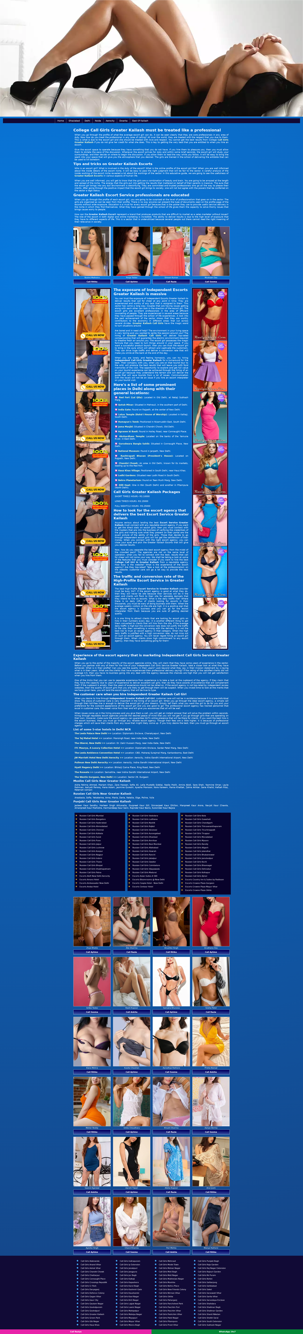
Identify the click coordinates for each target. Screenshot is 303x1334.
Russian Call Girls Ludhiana (145, 819)
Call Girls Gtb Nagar (90, 1321)
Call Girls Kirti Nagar (129, 1300)
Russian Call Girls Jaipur (90, 844)
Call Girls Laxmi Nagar (130, 1307)
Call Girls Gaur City (89, 1300)
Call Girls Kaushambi (129, 1293)
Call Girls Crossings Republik (94, 1282)
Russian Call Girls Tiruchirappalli (200, 830)
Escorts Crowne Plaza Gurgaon (199, 883)
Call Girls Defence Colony (92, 1293)
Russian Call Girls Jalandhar (198, 851)
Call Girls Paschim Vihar (170, 1311)
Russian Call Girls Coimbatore (146, 865)
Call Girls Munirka (167, 1282)
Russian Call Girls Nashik (143, 823)
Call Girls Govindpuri (90, 1311)
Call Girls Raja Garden (208, 1264)
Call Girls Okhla (166, 1296)
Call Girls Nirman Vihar (169, 1293)
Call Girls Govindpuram (91, 1307)
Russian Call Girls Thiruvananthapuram (203, 826)
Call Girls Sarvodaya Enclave (211, 1300)
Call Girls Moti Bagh (168, 1272)
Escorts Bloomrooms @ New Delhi (148, 879)
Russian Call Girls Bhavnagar (198, 865)
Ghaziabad (74, 120)
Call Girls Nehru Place (169, 1286)
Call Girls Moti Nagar (168, 1275)
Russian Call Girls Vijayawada (146, 869)
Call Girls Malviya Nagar (131, 1314)
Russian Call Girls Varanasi (144, 830)
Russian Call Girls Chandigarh (199, 823)
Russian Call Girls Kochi (196, 862)
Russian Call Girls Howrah (144, 851)
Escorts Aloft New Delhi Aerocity (95, 876)
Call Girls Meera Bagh (130, 1325)
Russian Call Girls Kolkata (91, 833)
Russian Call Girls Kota (195, 816)
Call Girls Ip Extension (130, 1264)
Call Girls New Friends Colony (172, 1289)
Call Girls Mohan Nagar (169, 1268)
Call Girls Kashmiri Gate (131, 1289)
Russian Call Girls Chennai (92, 830)
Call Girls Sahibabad (207, 1286)
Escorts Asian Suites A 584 (144, 876)
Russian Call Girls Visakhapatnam (95, 869)
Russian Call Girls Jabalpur (144, 858)
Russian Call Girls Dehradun (198, 869)
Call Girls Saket (205, 1289)
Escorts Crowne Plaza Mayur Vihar (201, 887)
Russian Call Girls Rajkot (143, 826)
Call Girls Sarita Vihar (208, 1296)
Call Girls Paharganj (168, 1300)
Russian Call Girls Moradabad (198, 837)
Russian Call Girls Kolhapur (197, 872)
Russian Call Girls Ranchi (143, 855)
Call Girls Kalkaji (127, 1279)
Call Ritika (92, 282)
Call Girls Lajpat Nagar (130, 1304)
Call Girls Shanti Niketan (209, 1314)
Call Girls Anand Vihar (91, 1264)
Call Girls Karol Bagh (129, 1286)
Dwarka (123, 120)
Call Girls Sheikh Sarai (208, 1318)
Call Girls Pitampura (168, 1321)
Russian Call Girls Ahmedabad (93, 826)
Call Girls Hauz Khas (90, 1325)
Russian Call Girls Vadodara (145, 816)
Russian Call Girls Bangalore (93, 819)
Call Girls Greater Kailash (92, 1314)
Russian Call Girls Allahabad (145, 848)
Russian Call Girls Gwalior (144, 862)
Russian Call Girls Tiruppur (197, 833)
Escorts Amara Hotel (89, 879)
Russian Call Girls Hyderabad (93, 823)
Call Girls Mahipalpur (129, 1311)
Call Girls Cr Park (88, 1286)
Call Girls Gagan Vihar (91, 1296)
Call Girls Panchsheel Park (171, 1304)
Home (60, 120)
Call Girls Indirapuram (130, 1261)
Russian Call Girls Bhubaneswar (200, 855)
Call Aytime (132, 282)
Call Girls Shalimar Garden (210, 1311)
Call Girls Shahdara (207, 1304)
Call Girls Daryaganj (90, 1289)
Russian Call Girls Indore (91, 858)
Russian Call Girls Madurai (144, 872)
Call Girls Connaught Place (93, 1279)
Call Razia (171, 282)
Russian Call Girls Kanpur (91, 851)
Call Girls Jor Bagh (128, 1275)
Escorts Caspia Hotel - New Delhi (147, 883)
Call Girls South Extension (210, 1321)
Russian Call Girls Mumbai (92, 816)
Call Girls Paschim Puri (169, 1307)
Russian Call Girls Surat (90, 837)
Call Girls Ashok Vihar (91, 1268)
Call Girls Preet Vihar (168, 1325)
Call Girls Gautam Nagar (92, 1304)
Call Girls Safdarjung (207, 1282)
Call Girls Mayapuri (128, 1318)
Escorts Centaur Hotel (142, 887)
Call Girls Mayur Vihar (130, 1321)
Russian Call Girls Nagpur (91, 855)
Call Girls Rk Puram (207, 1275)
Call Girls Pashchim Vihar (170, 1314)
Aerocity (110, 120)
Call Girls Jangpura (128, 1272)
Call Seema (211, 282)
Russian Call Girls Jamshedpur (199, 858)
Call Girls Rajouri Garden (209, 1272)
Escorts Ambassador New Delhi (94, 883)
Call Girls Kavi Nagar (129, 1296)
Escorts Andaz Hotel (89, 887)
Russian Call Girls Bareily (196, 844)
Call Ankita (131, 1012)
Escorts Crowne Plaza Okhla (198, 890)
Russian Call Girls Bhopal (91, 865)
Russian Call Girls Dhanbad (144, 837)
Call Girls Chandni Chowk (92, 1272)
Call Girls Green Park (90, 1318)
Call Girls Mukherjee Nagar (171, 1279)
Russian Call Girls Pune (90, 840)
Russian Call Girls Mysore (197, 840)
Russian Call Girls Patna (90, 872)
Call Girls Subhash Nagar (209, 1325)
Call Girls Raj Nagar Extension (212, 1268)
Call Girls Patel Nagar (169, 1318)
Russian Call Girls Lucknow (92, 848)
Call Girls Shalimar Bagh (209, 1307)
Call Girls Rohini (205, 1279)
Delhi (87, 120)
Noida (98, 120)
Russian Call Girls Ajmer (196, 876)
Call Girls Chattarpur (90, 1275)
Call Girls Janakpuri (128, 1268)
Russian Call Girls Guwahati (198, 819)
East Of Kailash (140, 120)
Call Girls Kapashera (129, 1282)
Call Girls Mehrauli (167, 1261)
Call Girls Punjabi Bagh (208, 1261)
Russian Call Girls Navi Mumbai (146, 844)
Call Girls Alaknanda (90, 1261)
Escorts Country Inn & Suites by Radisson (204, 879)
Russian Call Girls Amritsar (144, 840)
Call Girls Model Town (169, 1264)
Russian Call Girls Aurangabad (146, 833)
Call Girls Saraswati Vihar (209, 1293)
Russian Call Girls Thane (91, 862)
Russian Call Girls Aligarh (196, 848)
